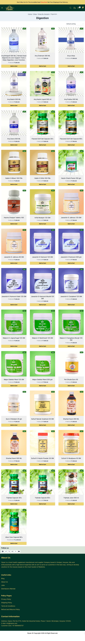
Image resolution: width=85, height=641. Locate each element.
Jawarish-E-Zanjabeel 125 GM (71, 296)
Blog (2, 578)
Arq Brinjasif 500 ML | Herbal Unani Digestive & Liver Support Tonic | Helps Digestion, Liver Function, (13, 58)
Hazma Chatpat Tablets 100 (14, 217)
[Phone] (15, 551)
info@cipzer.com (11, 623)
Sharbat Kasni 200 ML (71, 419)
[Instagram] (2, 551)
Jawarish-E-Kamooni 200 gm (71, 257)
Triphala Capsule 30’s (14, 498)
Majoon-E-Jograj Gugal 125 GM (14, 338)
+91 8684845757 (18, 625)
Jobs (3, 585)
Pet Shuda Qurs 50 (71, 379)
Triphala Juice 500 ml (71, 498)
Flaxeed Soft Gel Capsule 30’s (42, 139)
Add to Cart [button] (13, 66)
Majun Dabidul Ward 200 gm (42, 379)
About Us (4, 582)
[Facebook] (5, 551)
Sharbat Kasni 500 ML (14, 458)
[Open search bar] (70, 8)
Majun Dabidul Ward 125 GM (14, 379)
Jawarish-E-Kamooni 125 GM (42, 257)
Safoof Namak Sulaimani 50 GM (42, 419)
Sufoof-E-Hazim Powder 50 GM (42, 458)
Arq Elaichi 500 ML (14, 99)
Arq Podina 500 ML (71, 99)
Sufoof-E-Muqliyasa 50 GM (71, 458)
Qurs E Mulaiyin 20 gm (14, 419)
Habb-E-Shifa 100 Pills (42, 178)
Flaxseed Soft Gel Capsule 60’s (71, 139)
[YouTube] (12, 551)
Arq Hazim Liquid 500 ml (42, 99)
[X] (9, 551)
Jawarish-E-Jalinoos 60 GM (14, 257)
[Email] (18, 551)
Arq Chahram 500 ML (42, 56)
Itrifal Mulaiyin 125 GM (42, 218)
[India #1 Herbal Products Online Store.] (10, 8)
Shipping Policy (6, 602)
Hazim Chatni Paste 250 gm (71, 178)
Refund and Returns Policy (10, 609)
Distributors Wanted (8, 589)
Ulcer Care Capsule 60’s (13, 537)
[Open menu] (2, 8)
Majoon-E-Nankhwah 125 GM (42, 338)
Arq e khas (71, 56)
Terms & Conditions (8, 606)
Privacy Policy (6, 599)
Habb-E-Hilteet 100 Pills (13, 178)
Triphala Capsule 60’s (42, 498)
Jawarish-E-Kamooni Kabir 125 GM (13, 296)
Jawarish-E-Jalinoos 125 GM (71, 217)
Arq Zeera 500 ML (13, 139)
